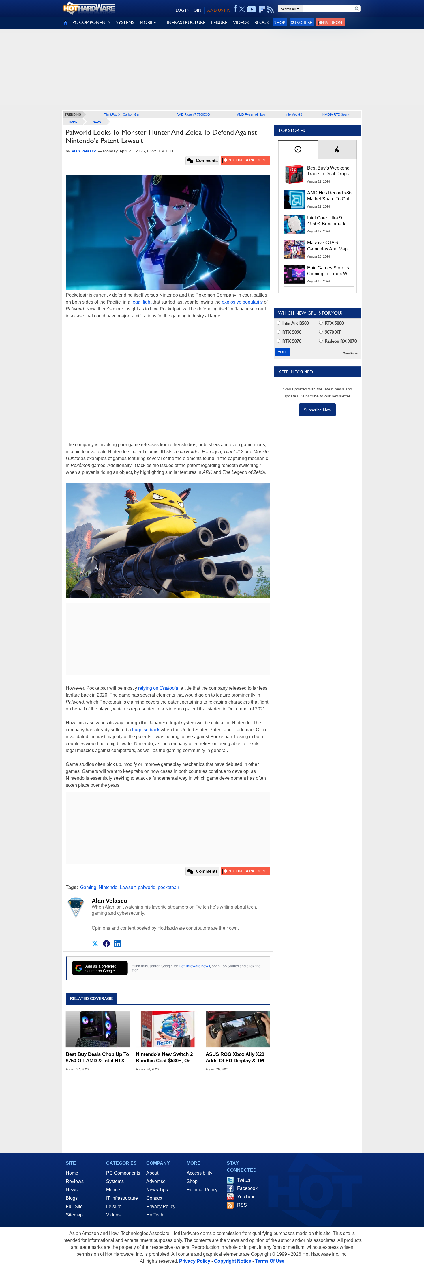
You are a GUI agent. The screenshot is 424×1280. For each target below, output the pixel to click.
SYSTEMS (125, 22)
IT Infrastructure (122, 1198)
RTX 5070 (291, 341)
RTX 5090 (291, 332)
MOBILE (148, 22)
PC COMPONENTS (91, 22)
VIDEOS (241, 22)
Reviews (75, 1181)
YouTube (246, 1196)
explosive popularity (242, 301)
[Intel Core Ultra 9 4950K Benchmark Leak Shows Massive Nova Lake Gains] (294, 224)
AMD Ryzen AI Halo (251, 114)
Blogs (72, 1198)
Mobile (113, 1189)
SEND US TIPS (218, 10)
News (97, 121)
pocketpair (168, 887)
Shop (279, 22)
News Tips (157, 1189)
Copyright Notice (232, 1261)
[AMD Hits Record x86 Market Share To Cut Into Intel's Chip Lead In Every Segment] (294, 199)
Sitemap (74, 1214)
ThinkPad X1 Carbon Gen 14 (124, 114)
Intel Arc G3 (294, 114)
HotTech (154, 1214)
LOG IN (183, 10)
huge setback (146, 729)
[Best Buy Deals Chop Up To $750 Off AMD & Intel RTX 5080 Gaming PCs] (98, 1029)
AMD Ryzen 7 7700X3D (193, 114)
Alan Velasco (109, 901)
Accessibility (199, 1173)
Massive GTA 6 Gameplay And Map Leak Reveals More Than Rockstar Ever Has (327, 246)
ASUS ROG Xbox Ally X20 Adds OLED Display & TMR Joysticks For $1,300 (236, 1058)
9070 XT (332, 332)
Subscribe (301, 22)
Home (72, 1173)
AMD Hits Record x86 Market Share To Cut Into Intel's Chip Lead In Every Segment (329, 196)
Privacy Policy (160, 1206)
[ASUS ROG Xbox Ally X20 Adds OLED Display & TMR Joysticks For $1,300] (238, 1029)
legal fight (141, 301)
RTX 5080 (334, 323)
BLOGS (261, 22)
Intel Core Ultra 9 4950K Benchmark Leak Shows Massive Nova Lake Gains (329, 221)
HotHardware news (194, 966)
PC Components (123, 1173)
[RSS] (270, 9)
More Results (351, 353)
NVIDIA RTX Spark (335, 114)
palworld (146, 887)
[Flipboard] (262, 9)
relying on (158, 688)
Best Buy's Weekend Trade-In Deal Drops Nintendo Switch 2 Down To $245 (328, 171)
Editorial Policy (202, 1189)
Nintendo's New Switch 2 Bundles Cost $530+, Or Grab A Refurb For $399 (164, 1058)
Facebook (247, 1188)
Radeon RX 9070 (340, 341)
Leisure (113, 1206)
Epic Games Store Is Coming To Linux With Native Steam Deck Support (329, 271)
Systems (115, 1181)
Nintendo (108, 887)
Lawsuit (128, 887)
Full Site (74, 1206)
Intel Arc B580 (295, 323)
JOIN (196, 10)
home (73, 121)
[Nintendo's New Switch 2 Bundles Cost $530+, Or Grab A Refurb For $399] (168, 1029)
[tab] (298, 149)
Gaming (88, 887)
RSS (242, 1205)
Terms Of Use (269, 1261)
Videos (113, 1214)
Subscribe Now (317, 410)
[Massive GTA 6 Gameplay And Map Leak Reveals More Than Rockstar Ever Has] (294, 249)
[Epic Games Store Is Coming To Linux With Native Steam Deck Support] (294, 274)
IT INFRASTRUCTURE (183, 22)
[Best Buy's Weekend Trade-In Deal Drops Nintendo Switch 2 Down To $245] (294, 174)
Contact (154, 1198)
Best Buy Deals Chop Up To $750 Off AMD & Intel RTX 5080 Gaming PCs (97, 1058)
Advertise (156, 1181)
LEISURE (219, 22)
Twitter (244, 1179)
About (152, 1173)
